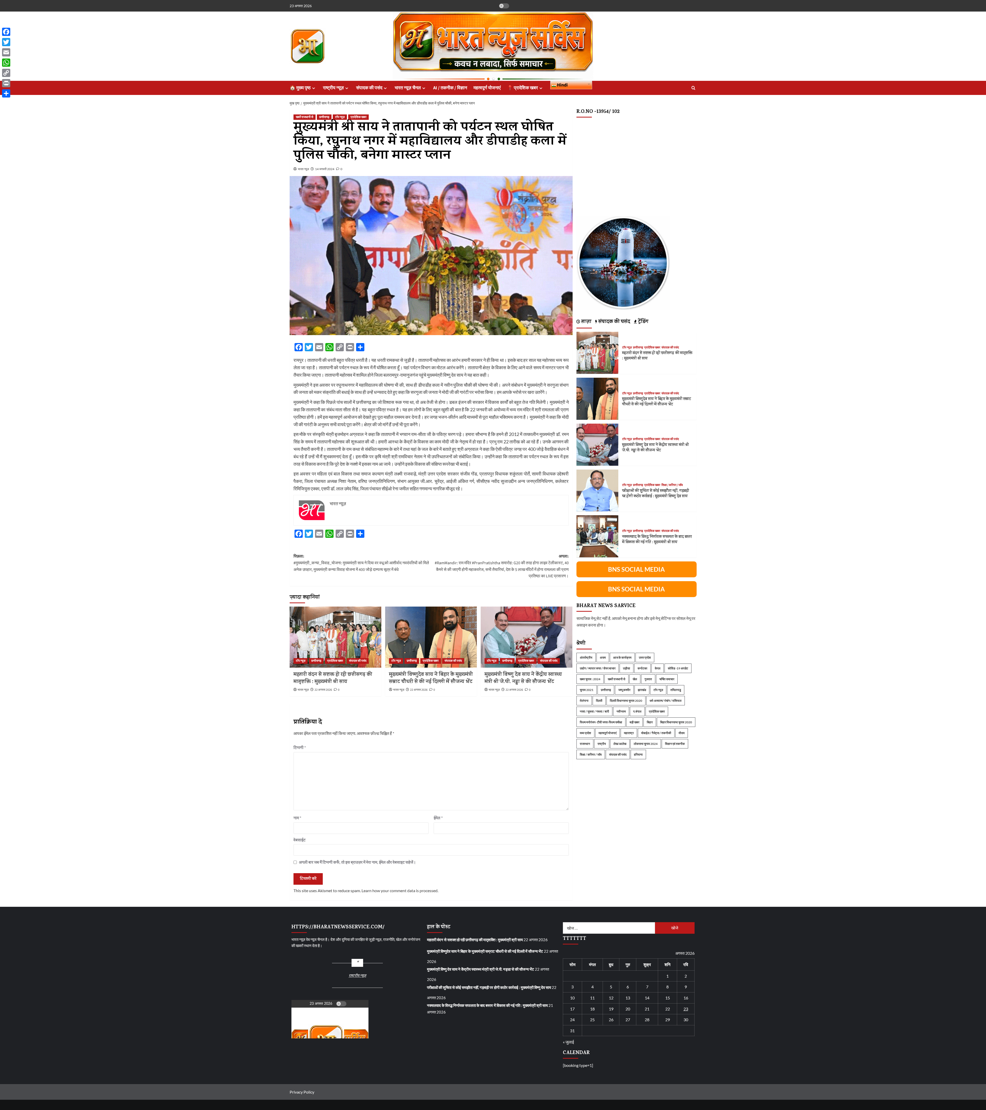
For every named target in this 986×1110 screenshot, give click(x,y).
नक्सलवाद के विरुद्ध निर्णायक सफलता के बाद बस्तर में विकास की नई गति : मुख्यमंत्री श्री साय (657, 540)
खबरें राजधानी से (304, 117)
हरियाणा (638, 754)
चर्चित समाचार (666, 679)
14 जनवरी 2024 (324, 169)
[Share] (6, 93)
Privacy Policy (302, 1091)
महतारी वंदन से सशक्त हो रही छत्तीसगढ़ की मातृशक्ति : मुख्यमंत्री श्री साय (332, 678)
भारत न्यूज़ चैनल (408, 88)
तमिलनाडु (675, 690)
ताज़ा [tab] (585, 322)
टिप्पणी (299, 747)
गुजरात (648, 679)
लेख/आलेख (619, 743)
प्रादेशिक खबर (358, 117)
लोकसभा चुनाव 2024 (646, 743)
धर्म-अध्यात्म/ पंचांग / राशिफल (665, 700)
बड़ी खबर (634, 722)
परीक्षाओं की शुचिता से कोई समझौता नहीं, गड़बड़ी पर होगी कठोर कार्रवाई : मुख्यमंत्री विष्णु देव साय (655, 494)
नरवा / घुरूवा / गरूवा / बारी (594, 711)
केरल (657, 668)
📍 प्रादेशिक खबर (522, 88)
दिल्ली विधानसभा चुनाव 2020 (626, 700)
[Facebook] (6, 32)
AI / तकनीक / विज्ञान (450, 88)
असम (603, 657)
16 (686, 997)
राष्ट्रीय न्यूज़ (333, 88)
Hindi (562, 85)
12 (611, 997)
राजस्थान (585, 743)
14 (647, 997)
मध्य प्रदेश (585, 733)
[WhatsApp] (6, 62)
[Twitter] (6, 42)
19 (611, 1008)
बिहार (650, 722)
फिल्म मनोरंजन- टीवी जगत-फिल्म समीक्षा (601, 722)
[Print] (6, 83)
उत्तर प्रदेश (645, 657)
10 (572, 997)
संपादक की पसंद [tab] (613, 322)
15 (667, 997)
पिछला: (361, 562)
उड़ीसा (626, 668)
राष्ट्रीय (602, 743)
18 (592, 1008)
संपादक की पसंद (369, 88)
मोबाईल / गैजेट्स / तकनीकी (656, 733)
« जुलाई (568, 1041)
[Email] (6, 52)
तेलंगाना (584, 700)
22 (667, 1008)
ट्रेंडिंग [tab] (642, 322)
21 (647, 1008)
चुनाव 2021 (586, 690)
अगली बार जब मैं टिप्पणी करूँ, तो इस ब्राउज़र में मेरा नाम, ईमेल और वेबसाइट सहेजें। (357, 862)
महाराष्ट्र (629, 733)
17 (572, 1008)
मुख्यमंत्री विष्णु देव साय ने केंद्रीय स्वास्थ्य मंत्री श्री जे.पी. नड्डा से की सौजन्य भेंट (523, 678)
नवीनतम (621, 711)
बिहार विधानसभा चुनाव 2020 (676, 722)
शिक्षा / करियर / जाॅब (672, 485)
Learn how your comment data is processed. (400, 890)
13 (627, 997)
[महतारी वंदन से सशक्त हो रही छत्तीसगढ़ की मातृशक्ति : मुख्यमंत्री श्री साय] (335, 637)
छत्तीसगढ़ (324, 117)
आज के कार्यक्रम (622, 657)
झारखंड (642, 690)
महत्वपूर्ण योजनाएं (487, 88)
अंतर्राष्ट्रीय (586, 657)
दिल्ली (599, 700)
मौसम (682, 733)
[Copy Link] (6, 73)
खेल (635, 679)
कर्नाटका (642, 668)
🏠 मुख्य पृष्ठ (300, 88)
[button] (693, 88)
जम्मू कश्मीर (624, 690)
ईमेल (438, 817)
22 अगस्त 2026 (323, 690)
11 (592, 997)
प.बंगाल (637, 711)
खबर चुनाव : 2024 (590, 679)
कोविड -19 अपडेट (678, 668)
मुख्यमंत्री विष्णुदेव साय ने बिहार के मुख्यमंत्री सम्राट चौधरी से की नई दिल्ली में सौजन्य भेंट (431, 678)
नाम (297, 817)
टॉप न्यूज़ (340, 117)
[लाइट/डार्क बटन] (504, 5)
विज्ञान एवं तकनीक (675, 743)
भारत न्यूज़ (303, 169)
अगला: (502, 566)
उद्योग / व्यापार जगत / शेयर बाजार (597, 668)
